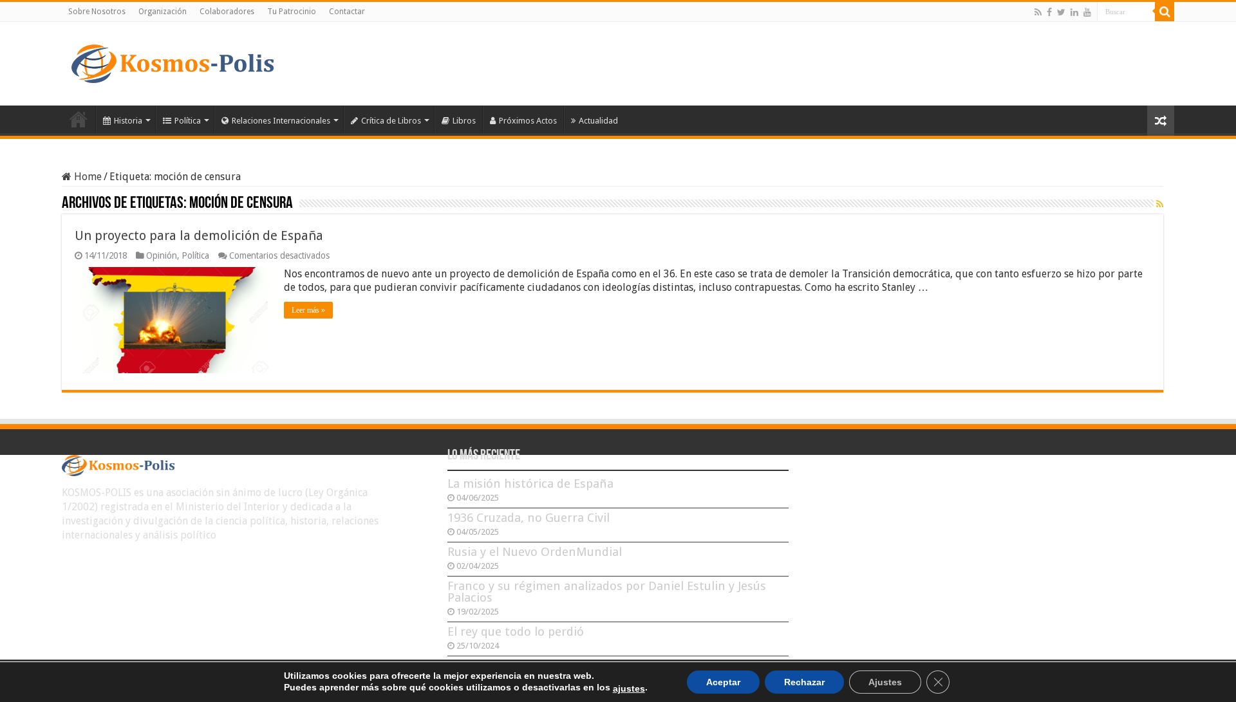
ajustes (629, 688)
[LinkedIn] (1074, 12)
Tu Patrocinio (291, 11)
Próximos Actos (528, 120)
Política (187, 120)
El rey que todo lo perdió (515, 631)
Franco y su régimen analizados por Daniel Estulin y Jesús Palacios (606, 591)
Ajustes (885, 682)
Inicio (78, 119)
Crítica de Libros (391, 120)
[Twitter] (1061, 12)
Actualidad (598, 120)
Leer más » (308, 310)
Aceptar (723, 682)
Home (86, 177)
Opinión (161, 255)
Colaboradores (227, 11)
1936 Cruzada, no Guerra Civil (528, 517)
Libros (464, 120)
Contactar (347, 11)
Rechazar (804, 682)
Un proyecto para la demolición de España (199, 235)
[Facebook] (1049, 12)
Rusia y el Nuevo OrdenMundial (534, 552)
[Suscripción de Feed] (1159, 204)
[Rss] (1038, 12)
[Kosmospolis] (172, 61)
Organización (162, 11)
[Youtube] (1087, 12)
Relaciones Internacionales (281, 120)
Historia (128, 120)
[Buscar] (1164, 11)
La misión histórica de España (530, 483)
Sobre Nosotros (97, 11)
